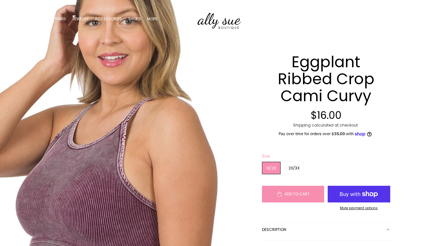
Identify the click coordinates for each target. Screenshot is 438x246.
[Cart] (418, 19)
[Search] (390, 19)
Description (274, 229)
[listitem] (152, 19)
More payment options (359, 208)
